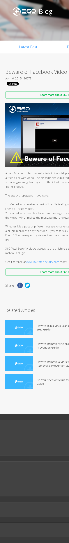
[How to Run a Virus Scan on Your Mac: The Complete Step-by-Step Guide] (19, 327)
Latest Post (28, 46)
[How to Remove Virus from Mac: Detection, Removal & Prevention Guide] (19, 345)
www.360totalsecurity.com (42, 262)
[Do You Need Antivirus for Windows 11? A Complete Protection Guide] (19, 381)
